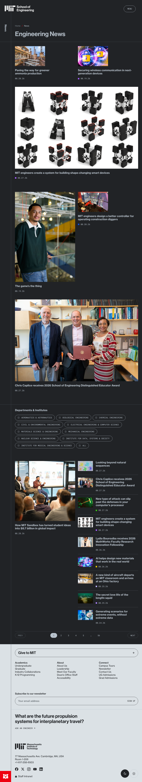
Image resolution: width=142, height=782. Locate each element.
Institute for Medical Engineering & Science (46, 445)
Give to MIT (27, 653)
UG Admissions (107, 674)
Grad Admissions (108, 678)
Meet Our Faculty (66, 671)
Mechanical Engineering (81, 431)
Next (132, 635)
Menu (129, 8)
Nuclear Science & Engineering (38, 438)
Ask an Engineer (24, 728)
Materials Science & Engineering (39, 431)
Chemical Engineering (110, 417)
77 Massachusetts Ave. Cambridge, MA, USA (39, 756)
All (84, 445)
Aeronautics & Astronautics (36, 417)
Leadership (63, 668)
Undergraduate (23, 665)
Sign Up (131, 701)
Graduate (20, 668)
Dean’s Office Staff (67, 674)
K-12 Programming (25, 674)
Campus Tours (107, 665)
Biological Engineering (75, 417)
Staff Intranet (25, 776)
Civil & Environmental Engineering (40, 424)
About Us (62, 665)
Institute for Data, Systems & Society (88, 438)
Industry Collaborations (27, 671)
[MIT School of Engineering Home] (19, 9)
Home (17, 26)
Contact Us (105, 671)
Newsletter (105, 668)
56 (99, 635)
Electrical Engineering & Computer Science (95, 424)
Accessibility (64, 678)
